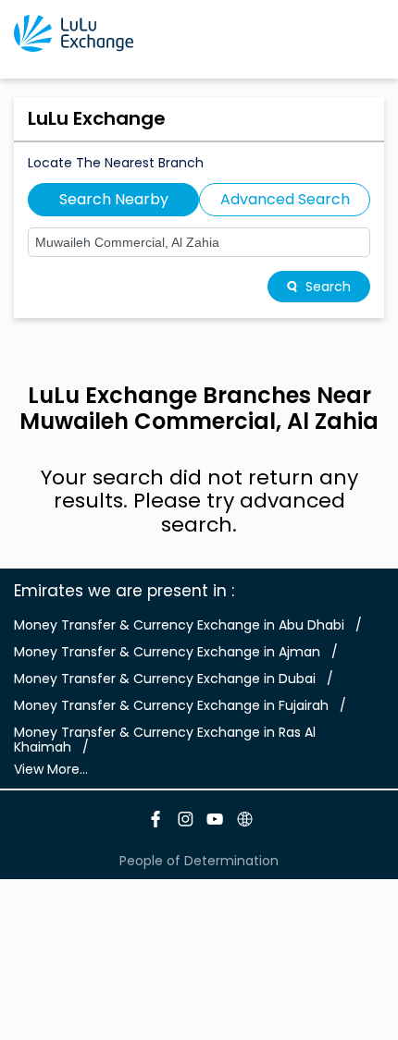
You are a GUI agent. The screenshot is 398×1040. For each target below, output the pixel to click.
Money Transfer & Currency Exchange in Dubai (165, 678)
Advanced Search (285, 199)
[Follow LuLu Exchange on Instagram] (184, 822)
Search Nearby (113, 199)
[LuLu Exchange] (73, 33)
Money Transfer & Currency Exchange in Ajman (167, 651)
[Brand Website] (243, 822)
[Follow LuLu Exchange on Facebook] (155, 822)
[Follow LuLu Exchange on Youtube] (214, 822)
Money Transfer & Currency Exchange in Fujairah (171, 705)
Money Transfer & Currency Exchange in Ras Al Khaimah (165, 739)
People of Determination (199, 860)
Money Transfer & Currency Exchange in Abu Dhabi (179, 625)
